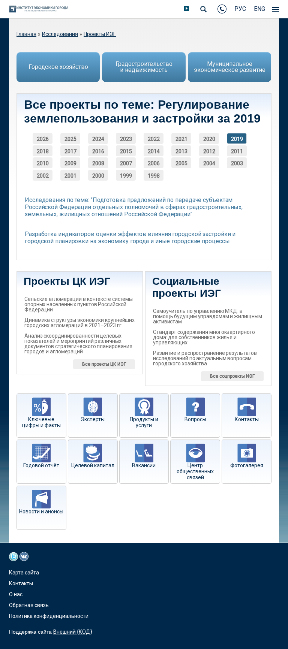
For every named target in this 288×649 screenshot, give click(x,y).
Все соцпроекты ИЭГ (232, 376)
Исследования (60, 34)
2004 (209, 163)
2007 (126, 163)
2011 (237, 151)
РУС (240, 8)
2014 (154, 151)
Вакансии (144, 465)
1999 (126, 176)
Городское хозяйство (58, 66)
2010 (43, 163)
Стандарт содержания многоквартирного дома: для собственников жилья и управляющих (204, 337)
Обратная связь (29, 605)
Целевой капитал (92, 465)
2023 (126, 139)
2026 (43, 139)
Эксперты (93, 419)
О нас (15, 594)
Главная (26, 34)
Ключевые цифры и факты (41, 422)
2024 (98, 139)
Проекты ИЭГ (100, 34)
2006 (154, 163)
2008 (98, 163)
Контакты (247, 419)
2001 (70, 176)
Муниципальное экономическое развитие (230, 66)
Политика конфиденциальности (48, 616)
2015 (126, 151)
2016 (98, 151)
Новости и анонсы (41, 511)
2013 (182, 151)
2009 (70, 163)
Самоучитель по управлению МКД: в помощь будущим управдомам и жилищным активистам (207, 316)
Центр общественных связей (195, 471)
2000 (98, 176)
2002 (43, 176)
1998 (154, 176)
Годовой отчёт (41, 465)
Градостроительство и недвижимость (144, 66)
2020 (209, 139)
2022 (154, 139)
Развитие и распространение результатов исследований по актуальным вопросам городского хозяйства (205, 358)
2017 (70, 151)
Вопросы (195, 419)
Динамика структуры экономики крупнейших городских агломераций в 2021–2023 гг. (79, 322)
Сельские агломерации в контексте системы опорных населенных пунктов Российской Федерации (78, 304)
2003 (237, 163)
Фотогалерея (246, 465)
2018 (43, 151)
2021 (182, 139)
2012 (209, 151)
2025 (70, 139)
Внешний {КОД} (72, 632)
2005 (182, 163)
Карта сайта (24, 573)
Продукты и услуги (144, 422)
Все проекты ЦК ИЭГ (104, 364)
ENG (259, 8)
